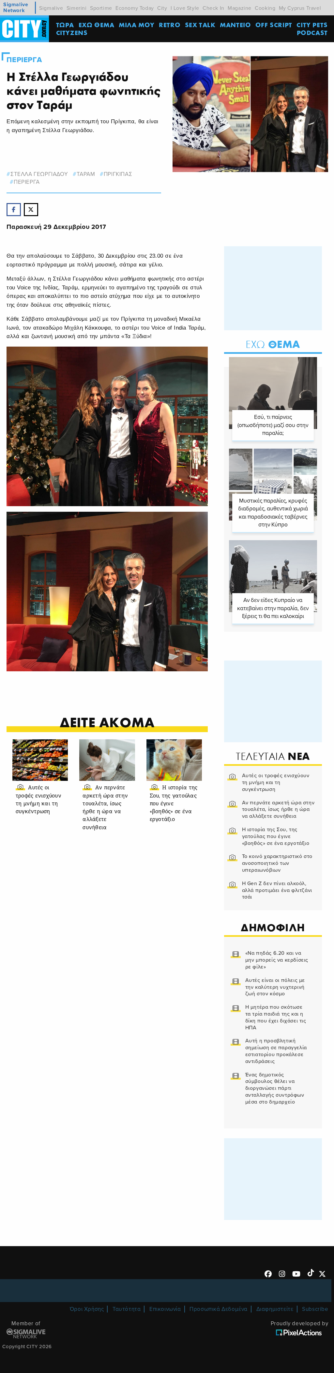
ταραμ (86, 174)
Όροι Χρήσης (87, 1309)
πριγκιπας (118, 174)
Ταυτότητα (127, 1309)
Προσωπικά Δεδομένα (219, 1309)
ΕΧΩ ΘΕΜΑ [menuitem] (96, 24)
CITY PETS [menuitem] (311, 24)
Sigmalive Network (15, 8)
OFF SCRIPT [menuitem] (273, 24)
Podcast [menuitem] (312, 32)
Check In (213, 8)
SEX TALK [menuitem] (200, 24)
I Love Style (185, 8)
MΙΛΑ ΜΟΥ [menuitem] (137, 24)
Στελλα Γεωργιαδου (39, 174)
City (162, 8)
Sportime (101, 8)
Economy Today (134, 8)
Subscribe (315, 1309)
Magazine (239, 8)
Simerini (77, 8)
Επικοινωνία (165, 1309)
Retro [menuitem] (169, 24)
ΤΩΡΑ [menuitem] (65, 24)
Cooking (265, 8)
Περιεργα (24, 60)
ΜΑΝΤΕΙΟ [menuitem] (235, 24)
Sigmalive (51, 8)
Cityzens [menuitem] (72, 32)
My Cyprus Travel (300, 8)
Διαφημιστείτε (275, 1309)
